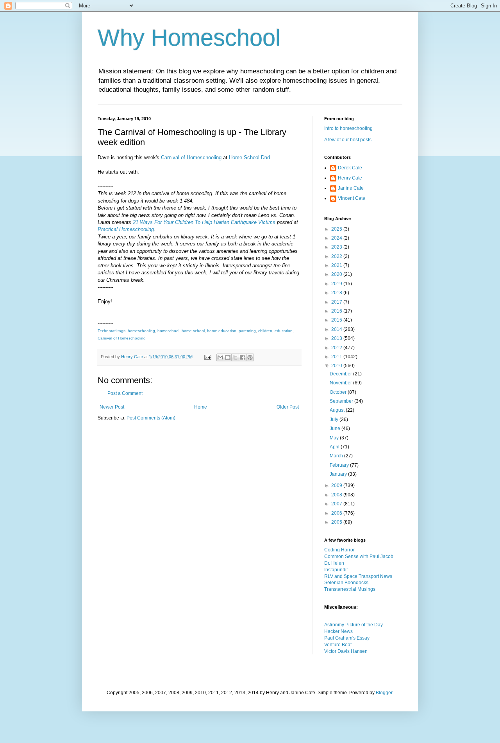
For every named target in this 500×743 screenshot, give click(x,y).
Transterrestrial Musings (349, 589)
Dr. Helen (334, 563)
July (334, 419)
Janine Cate (351, 188)
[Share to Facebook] (242, 357)
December (341, 374)
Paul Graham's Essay (347, 638)
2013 (337, 338)
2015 (337, 320)
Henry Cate (350, 178)
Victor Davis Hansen (346, 651)
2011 (337, 356)
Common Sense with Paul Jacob (358, 556)
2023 (337, 247)
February (340, 465)
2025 (337, 229)
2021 (337, 265)
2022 (337, 256)
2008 (337, 495)
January (339, 474)
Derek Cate (350, 168)
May (335, 438)
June (335, 428)
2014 (337, 329)
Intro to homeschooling (348, 128)
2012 (337, 347)
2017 (337, 302)
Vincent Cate (351, 198)
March (337, 456)
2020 (337, 274)
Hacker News (338, 631)
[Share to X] (235, 357)
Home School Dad (249, 157)
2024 (337, 238)
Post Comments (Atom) (151, 418)
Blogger (384, 692)
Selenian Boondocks (346, 582)
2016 (337, 311)
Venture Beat (338, 644)
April (335, 447)
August (338, 410)
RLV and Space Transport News (358, 576)
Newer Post (112, 407)
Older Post (288, 407)
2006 (337, 513)
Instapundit (336, 569)
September (342, 401)
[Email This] (220, 357)
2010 (337, 365)
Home (200, 407)
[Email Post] (207, 356)
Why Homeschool (189, 38)
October (339, 392)
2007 (337, 504)
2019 (337, 283)
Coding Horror (339, 550)
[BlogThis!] (228, 357)
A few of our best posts (347, 139)
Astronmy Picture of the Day (353, 624)
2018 (337, 292)
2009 (337, 485)
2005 (337, 522)
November (341, 383)
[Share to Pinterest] (250, 357)
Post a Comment (125, 393)
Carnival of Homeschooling (191, 157)
